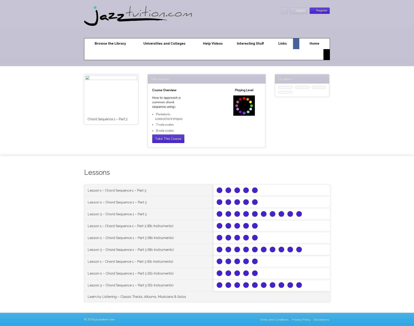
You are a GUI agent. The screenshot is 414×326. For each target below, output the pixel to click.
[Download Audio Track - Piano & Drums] (255, 190)
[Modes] (219, 214)
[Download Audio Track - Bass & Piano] (246, 190)
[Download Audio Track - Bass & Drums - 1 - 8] (281, 214)
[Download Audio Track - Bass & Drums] (237, 190)
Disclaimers (322, 319)
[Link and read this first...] (219, 190)
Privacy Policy (301, 319)
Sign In (300, 10)
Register (322, 10)
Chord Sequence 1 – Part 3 (107, 119)
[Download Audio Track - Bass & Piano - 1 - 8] (290, 214)
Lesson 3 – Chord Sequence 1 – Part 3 (117, 214)
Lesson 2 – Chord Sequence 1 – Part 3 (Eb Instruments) (131, 273)
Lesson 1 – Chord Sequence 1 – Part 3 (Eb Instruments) (130, 261)
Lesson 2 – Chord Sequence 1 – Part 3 (117, 202)
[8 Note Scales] (228, 214)
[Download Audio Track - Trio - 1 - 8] (272, 214)
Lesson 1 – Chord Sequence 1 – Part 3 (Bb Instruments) (130, 226)
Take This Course (168, 138)
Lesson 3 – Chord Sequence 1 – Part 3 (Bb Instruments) (131, 250)
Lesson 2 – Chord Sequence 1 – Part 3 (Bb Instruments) (131, 238)
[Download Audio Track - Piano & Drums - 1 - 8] (299, 214)
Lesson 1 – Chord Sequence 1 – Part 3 (117, 190)
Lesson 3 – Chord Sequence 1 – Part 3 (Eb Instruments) (131, 285)
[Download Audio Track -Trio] (228, 190)
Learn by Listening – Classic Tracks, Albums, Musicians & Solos (137, 297)
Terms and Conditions (274, 319)
